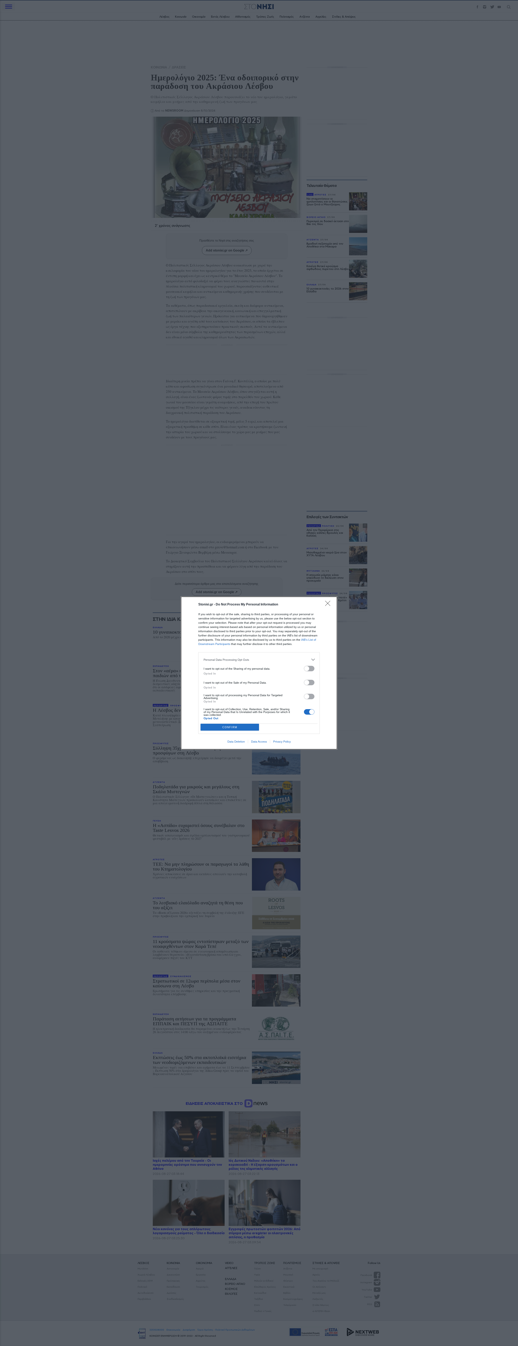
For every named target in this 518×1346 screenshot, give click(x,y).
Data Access (259, 741)
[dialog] (259, 673)
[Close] (329, 605)
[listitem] (259, 660)
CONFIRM (229, 727)
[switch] (309, 668)
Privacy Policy (282, 741)
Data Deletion (236, 741)
